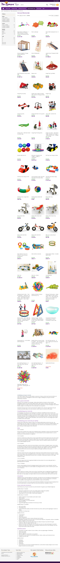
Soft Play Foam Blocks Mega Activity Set (51, 177)
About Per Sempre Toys (21, 552)
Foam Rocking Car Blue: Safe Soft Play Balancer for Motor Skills (38, 177)
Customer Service (20, 555)
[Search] (47, 4)
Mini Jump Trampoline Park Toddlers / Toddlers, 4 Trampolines (37, 156)
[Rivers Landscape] (38, 24)
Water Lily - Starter (35, 275)
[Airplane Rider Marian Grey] (52, 208)
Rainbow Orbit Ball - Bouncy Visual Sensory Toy (37, 295)
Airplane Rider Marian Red (36, 215)
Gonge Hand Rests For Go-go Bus (38, 113)
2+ (2, 37)
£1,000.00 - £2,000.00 (5, 26)
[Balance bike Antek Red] (38, 227)
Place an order (19, 554)
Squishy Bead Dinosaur (50, 363)
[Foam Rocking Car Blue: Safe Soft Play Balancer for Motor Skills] (38, 169)
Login (54, 0)
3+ (2, 38)
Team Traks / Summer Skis (51, 113)
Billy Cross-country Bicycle (51, 234)
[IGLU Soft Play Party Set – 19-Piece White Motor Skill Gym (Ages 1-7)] (23, 355)
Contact (18, 558)
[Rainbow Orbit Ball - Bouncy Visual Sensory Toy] (38, 286)
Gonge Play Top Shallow (50, 73)
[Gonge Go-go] (52, 85)
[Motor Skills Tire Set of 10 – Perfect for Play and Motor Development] (23, 246)
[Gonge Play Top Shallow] (52, 65)
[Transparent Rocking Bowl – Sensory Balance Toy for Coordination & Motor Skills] (52, 310)
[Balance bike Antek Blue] (23, 227)
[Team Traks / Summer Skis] (52, 106)
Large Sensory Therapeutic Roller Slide (52, 54)
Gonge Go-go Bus (20, 113)
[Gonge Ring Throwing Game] (38, 125)
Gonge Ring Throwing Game (37, 132)
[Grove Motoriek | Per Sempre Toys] (10, 4)
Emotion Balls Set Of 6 (21, 155)
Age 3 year (4, 43)
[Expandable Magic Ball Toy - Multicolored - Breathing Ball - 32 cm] (23, 376)
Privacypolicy (19, 557)
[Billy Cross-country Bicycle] (52, 227)
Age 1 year (4, 42)
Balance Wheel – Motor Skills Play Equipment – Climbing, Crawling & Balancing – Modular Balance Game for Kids (23, 319)
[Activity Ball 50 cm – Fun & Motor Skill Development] (23, 332)
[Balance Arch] (38, 65)
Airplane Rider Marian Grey (51, 215)
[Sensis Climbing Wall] (38, 45)
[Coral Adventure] (52, 267)
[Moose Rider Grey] (52, 189)
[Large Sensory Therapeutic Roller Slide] (52, 45)
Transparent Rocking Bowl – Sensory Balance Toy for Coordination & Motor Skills (51, 319)
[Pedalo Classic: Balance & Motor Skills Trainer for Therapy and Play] (38, 85)
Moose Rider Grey (49, 196)
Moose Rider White (21, 215)
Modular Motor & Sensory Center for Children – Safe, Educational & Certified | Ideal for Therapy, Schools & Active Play (38, 342)
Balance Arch (34, 73)
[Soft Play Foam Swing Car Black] (52, 147)
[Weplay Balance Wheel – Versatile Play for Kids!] (52, 246)
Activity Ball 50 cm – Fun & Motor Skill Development (23, 341)
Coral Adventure (49, 275)
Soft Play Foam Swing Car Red (23, 176)
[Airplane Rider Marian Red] (38, 208)
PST (3, 34)
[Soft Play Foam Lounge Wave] (23, 189)
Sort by (50, 15)
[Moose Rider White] (23, 208)
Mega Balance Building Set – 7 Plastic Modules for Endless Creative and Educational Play (23, 33)
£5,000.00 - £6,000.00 (5, 27)
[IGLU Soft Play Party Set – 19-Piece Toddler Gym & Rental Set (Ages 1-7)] (52, 332)
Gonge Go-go (48, 93)
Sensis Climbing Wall (35, 53)
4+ (2, 40)
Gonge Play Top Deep (21, 93)
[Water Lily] (23, 267)
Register (57, 0)
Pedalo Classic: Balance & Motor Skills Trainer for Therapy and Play (38, 94)
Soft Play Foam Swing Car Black (52, 155)
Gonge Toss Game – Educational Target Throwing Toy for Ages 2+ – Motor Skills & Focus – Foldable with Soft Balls (52, 134)
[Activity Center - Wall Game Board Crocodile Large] (23, 125)
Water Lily (19, 275)
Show (18, 15)
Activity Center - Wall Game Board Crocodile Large (23, 133)
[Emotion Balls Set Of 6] (23, 147)
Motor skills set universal (36, 253)
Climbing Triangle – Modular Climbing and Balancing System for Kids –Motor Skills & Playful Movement (37, 319)
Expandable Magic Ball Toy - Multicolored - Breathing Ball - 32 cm (23, 385)
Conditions (19, 556)
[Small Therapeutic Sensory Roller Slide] (23, 65)
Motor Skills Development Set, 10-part (52, 32)
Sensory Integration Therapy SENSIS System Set (22, 54)
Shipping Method (19, 553)
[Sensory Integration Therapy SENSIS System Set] (23, 45)
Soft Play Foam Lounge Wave (23, 196)
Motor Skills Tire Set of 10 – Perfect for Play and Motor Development (22, 255)
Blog (17, 559)
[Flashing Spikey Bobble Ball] (38, 189)
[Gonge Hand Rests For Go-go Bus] (38, 106)
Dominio (3, 30)
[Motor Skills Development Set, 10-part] (52, 24)
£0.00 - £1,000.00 (5, 24)
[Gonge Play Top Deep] (23, 85)
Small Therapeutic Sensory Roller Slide (23, 74)
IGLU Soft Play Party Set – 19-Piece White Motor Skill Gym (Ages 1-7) (23, 364)
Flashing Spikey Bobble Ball (37, 196)
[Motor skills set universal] (38, 246)
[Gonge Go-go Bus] (23, 106)
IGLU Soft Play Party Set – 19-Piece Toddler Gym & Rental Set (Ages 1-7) (52, 341)
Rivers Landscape (35, 31)
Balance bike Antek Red (36, 234)
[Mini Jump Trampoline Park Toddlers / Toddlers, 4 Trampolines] (38, 147)
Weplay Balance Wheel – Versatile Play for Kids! (52, 254)
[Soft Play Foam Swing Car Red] (23, 169)
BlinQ (3, 31)
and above (5, 21)
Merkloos (4, 33)
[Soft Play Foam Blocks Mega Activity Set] (52, 169)
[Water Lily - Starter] (38, 267)
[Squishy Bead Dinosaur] (52, 355)
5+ (2, 41)
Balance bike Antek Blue (21, 234)
